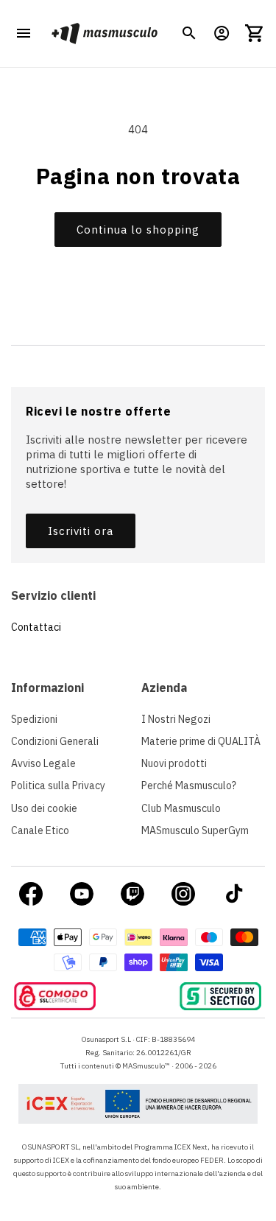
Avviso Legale (43, 763)
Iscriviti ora (80, 531)
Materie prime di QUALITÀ (201, 741)
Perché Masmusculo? (188, 785)
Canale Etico (40, 830)
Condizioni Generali (55, 741)
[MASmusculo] (104, 33)
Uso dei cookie (44, 808)
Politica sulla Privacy (58, 785)
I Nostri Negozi (175, 719)
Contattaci (36, 627)
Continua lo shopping (138, 230)
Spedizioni (34, 719)
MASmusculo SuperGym (195, 830)
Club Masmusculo (181, 808)
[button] (189, 33)
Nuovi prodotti (174, 763)
